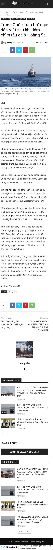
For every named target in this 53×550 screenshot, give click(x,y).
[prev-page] (2, 433)
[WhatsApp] (32, 50)
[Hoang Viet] (2, 42)
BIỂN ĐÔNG (12, 12)
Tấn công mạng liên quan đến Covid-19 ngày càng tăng (12, 324)
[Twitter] (19, 50)
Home (3, 12)
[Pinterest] (25, 50)
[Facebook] (12, 50)
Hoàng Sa (11, 292)
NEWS (23, 19)
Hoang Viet (11, 42)
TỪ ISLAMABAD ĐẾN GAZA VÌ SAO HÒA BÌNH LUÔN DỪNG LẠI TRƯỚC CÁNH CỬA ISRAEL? (32, 520)
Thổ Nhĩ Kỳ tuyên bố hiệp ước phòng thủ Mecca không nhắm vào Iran (32, 422)
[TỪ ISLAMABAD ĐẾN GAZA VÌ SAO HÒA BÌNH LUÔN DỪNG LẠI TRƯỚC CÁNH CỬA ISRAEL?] (8, 521)
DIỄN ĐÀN (15, 19)
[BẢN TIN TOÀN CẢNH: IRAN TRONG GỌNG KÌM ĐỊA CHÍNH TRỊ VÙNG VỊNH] (8, 408)
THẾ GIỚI (31, 19)
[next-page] (7, 433)
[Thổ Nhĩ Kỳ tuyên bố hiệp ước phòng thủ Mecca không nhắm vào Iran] (8, 423)
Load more (23, 531)
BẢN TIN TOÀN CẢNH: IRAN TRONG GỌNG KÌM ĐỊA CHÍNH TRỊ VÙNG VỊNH (32, 408)
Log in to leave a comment (24, 452)
